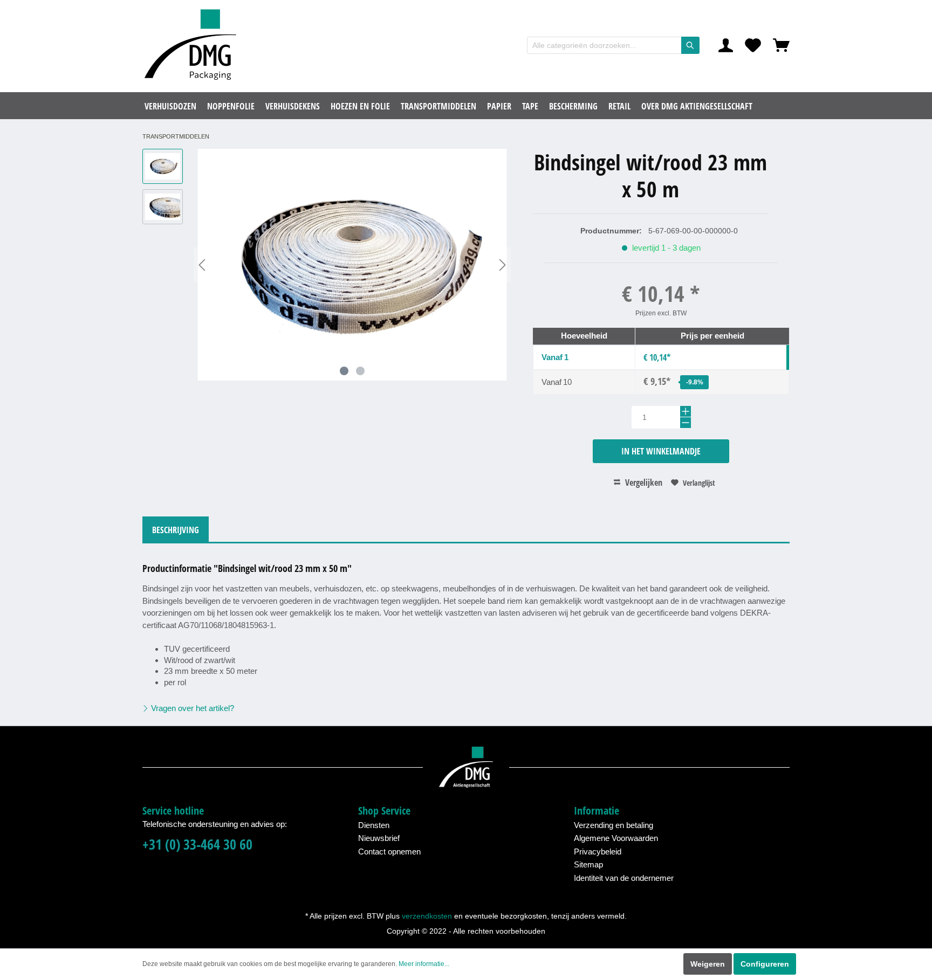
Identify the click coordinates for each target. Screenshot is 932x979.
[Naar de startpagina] (194, 45)
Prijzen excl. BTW (661, 313)
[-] (685, 422)
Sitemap (588, 864)
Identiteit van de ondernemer (624, 878)
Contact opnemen (389, 851)
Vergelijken (642, 482)
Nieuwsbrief (379, 838)
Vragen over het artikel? (191, 708)
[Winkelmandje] (781, 45)
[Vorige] (202, 264)
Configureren (765, 964)
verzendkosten (427, 916)
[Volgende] (503, 264)
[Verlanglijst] (753, 45)
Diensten (373, 825)
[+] (685, 411)
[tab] (175, 529)
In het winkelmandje (661, 451)
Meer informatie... (424, 964)
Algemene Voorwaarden (616, 838)
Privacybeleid (597, 851)
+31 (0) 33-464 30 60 (197, 844)
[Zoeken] (690, 45)
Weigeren (707, 964)
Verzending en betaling (613, 825)
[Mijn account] (725, 45)
